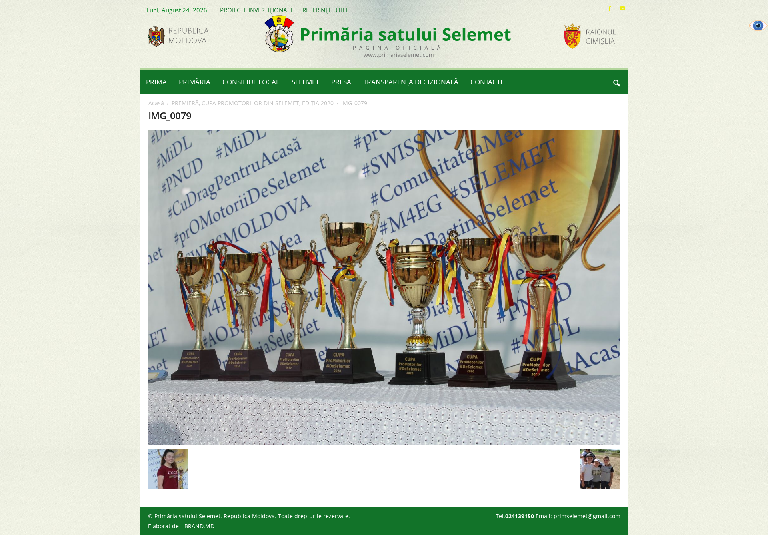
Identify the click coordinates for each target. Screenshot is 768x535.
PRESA (341, 81)
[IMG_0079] (384, 287)
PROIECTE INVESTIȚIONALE (257, 10)
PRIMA (156, 81)
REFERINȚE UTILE (325, 10)
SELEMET (305, 81)
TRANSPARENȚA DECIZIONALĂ (410, 81)
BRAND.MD (199, 526)
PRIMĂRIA (194, 81)
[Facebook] (610, 8)
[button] (616, 82)
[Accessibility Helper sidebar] (758, 25)
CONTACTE (487, 81)
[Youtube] (622, 8)
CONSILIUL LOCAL (251, 81)
